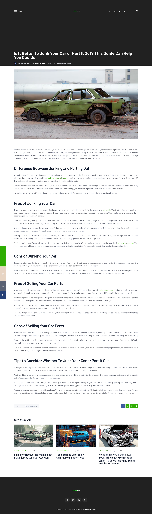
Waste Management (31, 406)
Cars (18, 406)
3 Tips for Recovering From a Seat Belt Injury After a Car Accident (33, 456)
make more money (106, 290)
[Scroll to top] (147, 278)
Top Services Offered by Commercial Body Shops (70, 456)
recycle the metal (125, 243)
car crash (107, 210)
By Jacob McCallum (24, 63)
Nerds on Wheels (39, 63)
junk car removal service (58, 178)
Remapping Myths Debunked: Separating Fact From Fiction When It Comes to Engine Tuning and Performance (117, 459)
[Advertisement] (76, 29)
